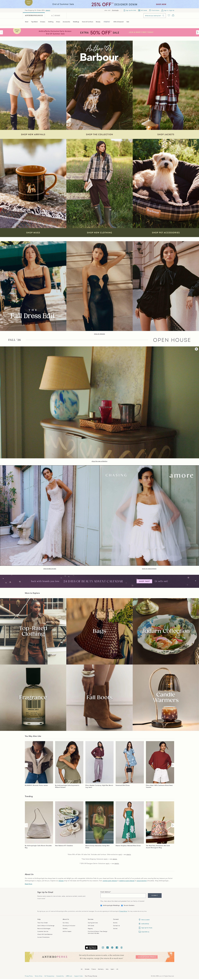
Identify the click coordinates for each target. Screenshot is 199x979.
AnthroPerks (145, 923)
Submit (155, 895)
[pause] (196, 349)
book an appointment (149, 568)
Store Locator (145, 919)
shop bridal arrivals (49, 568)
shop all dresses (99, 334)
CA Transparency (49, 976)
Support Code (78, 976)
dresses (61, 881)
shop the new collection (99, 461)
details (48, 10)
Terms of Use (38, 976)
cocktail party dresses (110, 881)
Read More (28, 884)
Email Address (105, 892)
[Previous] (2, 32)
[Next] (197, 32)
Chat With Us (145, 932)
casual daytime (141, 881)
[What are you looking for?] (163, 15)
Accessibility (60, 976)
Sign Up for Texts (146, 928)
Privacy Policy (123, 911)
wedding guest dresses (126, 881)
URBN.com (69, 976)
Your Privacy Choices (91, 976)
